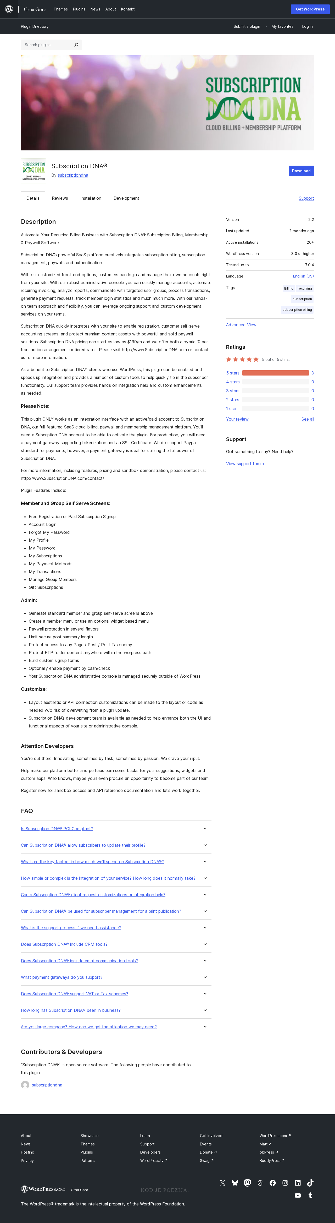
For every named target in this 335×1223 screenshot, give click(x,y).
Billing (288, 288)
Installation (90, 198)
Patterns (88, 1160)
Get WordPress (310, 9)
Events (206, 1144)
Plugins (87, 1152)
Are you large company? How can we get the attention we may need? (89, 1026)
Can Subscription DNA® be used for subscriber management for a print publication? (101, 911)
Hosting (27, 1152)
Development (126, 198)
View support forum (245, 463)
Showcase (90, 1135)
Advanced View (241, 324)
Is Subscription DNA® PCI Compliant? (57, 828)
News (26, 1144)
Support (306, 198)
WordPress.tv (154, 1160)
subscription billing (297, 310)
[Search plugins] (76, 45)
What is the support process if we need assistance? (71, 927)
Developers (150, 1152)
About (26, 1135)
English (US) (303, 276)
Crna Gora (79, 1190)
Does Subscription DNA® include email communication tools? (79, 960)
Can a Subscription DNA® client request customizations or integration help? (93, 894)
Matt (266, 1144)
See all (308, 419)
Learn (145, 1135)
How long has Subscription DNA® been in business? (71, 1010)
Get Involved (211, 1135)
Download (301, 170)
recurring (305, 288)
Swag (207, 1160)
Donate (208, 1152)
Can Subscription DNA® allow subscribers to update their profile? (83, 845)
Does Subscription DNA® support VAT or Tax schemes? (74, 993)
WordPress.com (275, 1135)
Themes (88, 1144)
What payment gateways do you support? (61, 977)
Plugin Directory (35, 26)
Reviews (60, 198)
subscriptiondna (73, 175)
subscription (302, 299)
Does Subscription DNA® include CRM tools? (64, 944)
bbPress (269, 1152)
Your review (237, 419)
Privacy (27, 1160)
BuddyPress (272, 1160)
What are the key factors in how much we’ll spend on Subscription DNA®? (92, 861)
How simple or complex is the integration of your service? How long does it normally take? (108, 878)
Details (33, 198)
